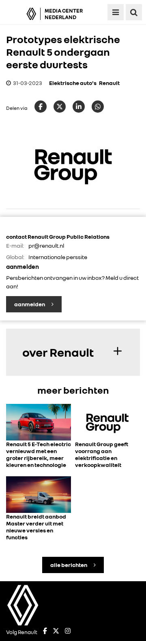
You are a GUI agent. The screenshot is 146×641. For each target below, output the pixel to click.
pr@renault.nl (46, 245)
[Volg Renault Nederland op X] (56, 632)
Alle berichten (69, 564)
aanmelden (30, 304)
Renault (109, 82)
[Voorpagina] (22, 14)
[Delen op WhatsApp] (98, 106)
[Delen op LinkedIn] (79, 106)
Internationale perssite (57, 256)
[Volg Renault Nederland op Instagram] (68, 632)
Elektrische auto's (73, 82)
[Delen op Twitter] (60, 106)
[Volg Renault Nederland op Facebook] (45, 632)
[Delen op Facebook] (40, 106)
